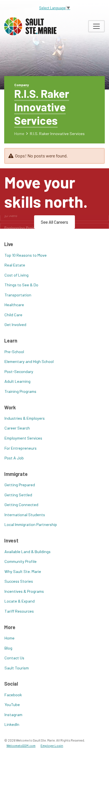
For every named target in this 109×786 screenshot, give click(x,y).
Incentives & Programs (24, 591)
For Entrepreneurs (20, 448)
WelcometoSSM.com (20, 745)
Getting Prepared (19, 484)
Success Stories (18, 581)
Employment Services (23, 438)
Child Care (13, 314)
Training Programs (20, 391)
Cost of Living (16, 275)
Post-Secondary (18, 371)
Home (19, 133)
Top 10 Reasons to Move (25, 255)
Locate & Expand (19, 601)
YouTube (12, 704)
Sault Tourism (16, 667)
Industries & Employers (24, 418)
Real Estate (14, 265)
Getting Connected (21, 504)
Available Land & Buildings (27, 551)
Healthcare (14, 304)
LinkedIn (11, 724)
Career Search (17, 428)
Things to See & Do (21, 284)
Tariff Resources (19, 611)
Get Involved (15, 324)
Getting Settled (18, 494)
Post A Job (14, 457)
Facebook (13, 694)
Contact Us (14, 657)
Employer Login (52, 745)
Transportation (17, 294)
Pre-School (14, 351)
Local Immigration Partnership (30, 524)
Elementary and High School (29, 361)
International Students (24, 514)
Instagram (13, 714)
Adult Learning (17, 381)
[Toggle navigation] (96, 26)
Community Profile (20, 561)
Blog (8, 648)
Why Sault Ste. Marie (22, 571)
